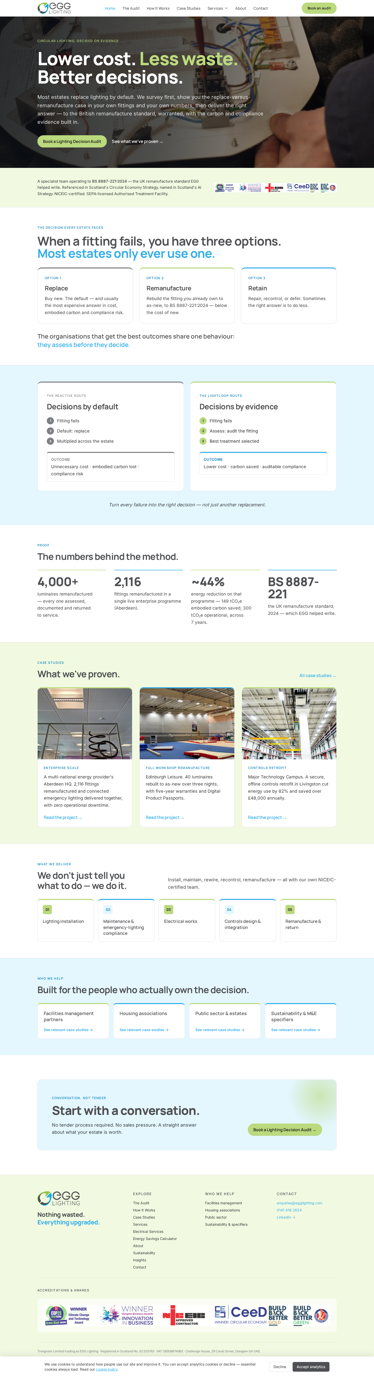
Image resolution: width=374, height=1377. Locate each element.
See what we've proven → (137, 141)
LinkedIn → (286, 1217)
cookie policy (107, 1369)
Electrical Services (148, 1231)
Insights (139, 1260)
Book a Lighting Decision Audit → (284, 1129)
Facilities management (223, 1203)
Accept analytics (311, 1367)
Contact (260, 8)
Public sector (216, 1217)
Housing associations (222, 1210)
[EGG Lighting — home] (54, 8)
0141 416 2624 (289, 1210)
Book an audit (319, 8)
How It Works (158, 8)
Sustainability (144, 1253)
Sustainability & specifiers (226, 1224)
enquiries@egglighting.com (299, 1203)
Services (215, 8)
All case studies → (318, 675)
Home (110, 8)
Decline (280, 1367)
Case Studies (188, 8)
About (240, 8)
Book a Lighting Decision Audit (72, 141)
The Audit (131, 8)
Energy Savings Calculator (155, 1238)
